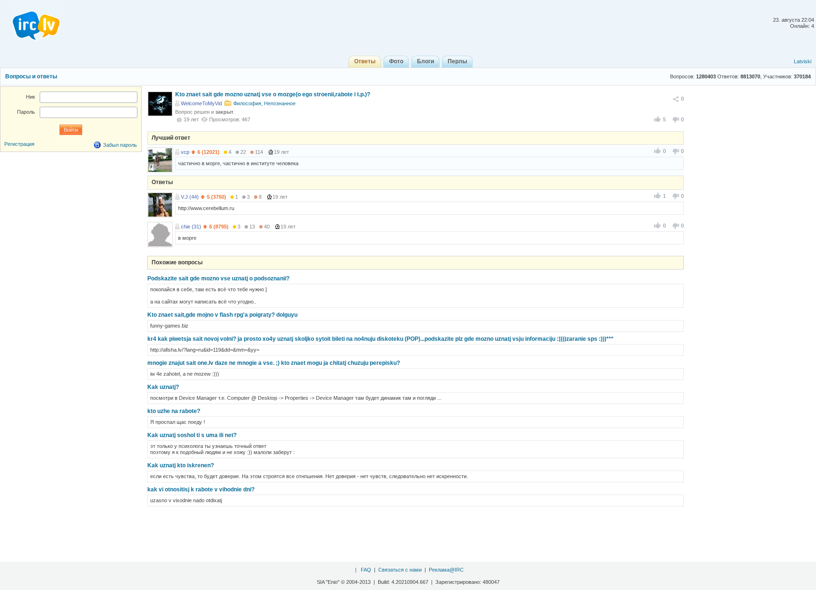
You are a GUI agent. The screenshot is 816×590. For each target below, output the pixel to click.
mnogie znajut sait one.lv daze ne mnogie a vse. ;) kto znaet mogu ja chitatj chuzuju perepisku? (273, 363)
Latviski (802, 61)
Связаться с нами (400, 570)
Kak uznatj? (163, 387)
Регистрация (19, 144)
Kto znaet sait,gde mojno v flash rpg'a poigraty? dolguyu (222, 315)
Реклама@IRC (446, 570)
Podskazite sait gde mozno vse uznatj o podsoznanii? (218, 278)
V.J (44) (190, 197)
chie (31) (191, 226)
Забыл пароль (120, 145)
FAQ (366, 570)
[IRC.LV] (30, 23)
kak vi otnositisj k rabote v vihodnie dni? (201, 489)
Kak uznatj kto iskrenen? (180, 465)
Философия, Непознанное (264, 103)
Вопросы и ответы (31, 76)
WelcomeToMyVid (201, 103)
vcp (185, 152)
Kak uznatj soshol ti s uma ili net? (192, 435)
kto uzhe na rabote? (173, 411)
